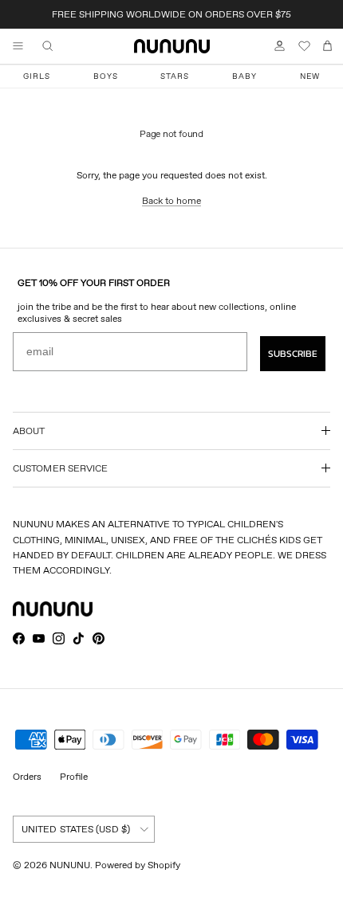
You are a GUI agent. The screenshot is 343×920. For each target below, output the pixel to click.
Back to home (171, 200)
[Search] (59, 46)
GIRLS (36, 76)
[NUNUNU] (172, 46)
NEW (310, 76)
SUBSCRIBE (292, 353)
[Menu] (17, 46)
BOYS (105, 76)
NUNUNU (69, 865)
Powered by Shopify (137, 865)
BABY (244, 76)
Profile (74, 776)
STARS (174, 76)
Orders (27, 776)
